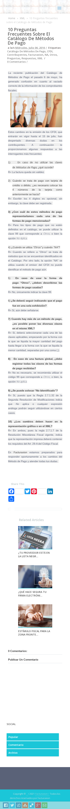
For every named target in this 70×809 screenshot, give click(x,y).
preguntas (13, 58)
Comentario (16, 745)
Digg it (19, 805)
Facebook (6, 805)
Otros (53, 54)
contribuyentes (17, 54)
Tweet (12, 805)
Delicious (31, 805)
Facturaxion (35, 54)
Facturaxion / (42, 793)
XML (22, 18)
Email (44, 805)
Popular (13, 737)
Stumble (25, 805)
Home (11, 18)
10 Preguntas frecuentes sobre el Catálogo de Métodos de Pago (31, 36)
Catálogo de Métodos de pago (26, 51)
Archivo (13, 752)
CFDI (49, 51)
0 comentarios (16, 61)
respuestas (29, 58)
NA (46, 54)
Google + (38, 805)
